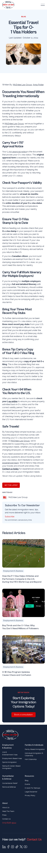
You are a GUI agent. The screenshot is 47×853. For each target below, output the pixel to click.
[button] (43, 5)
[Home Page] (8, 5)
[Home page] (10, 735)
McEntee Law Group (22, 84)
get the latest (11, 485)
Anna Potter (38, 84)
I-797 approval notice (17, 151)
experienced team (10, 463)
